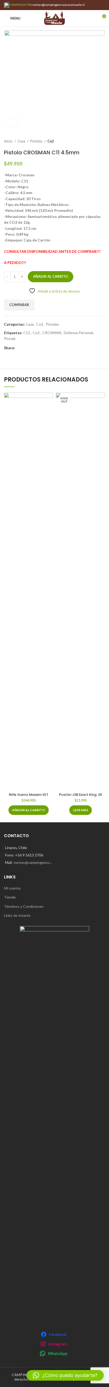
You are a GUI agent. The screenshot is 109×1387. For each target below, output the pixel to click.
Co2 (50, 141)
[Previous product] (91, 141)
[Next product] (102, 141)
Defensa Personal (78, 332)
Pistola (9, 338)
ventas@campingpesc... (32, 862)
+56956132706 (20, 5)
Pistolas (36, 141)
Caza (21, 141)
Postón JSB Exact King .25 (80, 794)
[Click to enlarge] (13, 122)
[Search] (92, 18)
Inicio (8, 141)
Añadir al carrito (50, 276)
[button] (28, 810)
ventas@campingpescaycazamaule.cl (58, 5)
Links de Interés (17, 915)
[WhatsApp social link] (19, 347)
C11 (26, 332)
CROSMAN (51, 332)
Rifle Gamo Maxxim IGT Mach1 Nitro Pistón (28, 797)
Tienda (10, 897)
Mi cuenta (12, 888)
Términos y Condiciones (24, 906)
